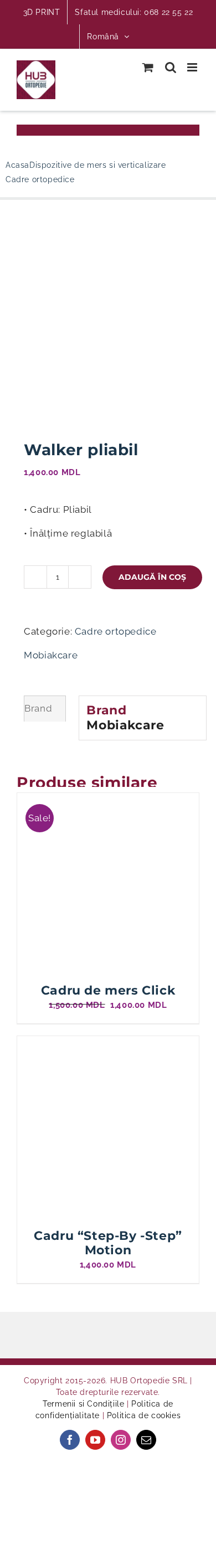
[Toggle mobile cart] (148, 67)
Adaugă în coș (152, 577)
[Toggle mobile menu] (193, 67)
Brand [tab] (38, 708)
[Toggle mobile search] (171, 67)
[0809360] (108, 321)
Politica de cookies (144, 1415)
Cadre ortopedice (116, 631)
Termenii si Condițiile (83, 1403)
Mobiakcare (51, 655)
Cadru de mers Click (108, 990)
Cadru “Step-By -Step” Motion (108, 1243)
